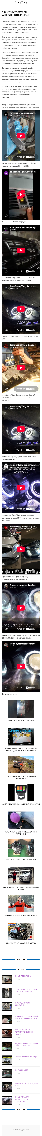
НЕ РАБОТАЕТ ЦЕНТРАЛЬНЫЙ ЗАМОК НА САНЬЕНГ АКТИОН (26, 1017)
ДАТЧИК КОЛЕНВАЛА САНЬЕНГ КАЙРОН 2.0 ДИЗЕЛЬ (26, 1044)
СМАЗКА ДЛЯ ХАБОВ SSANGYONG (22, 1004)
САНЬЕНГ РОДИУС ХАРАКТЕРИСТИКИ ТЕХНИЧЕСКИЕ (22, 1099)
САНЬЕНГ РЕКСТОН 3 (23, 976)
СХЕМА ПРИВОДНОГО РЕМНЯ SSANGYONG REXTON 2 (26, 990)
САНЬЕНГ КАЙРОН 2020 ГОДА (26, 1056)
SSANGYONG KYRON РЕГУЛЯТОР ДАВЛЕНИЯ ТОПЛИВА (24, 1032)
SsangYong (21, 2)
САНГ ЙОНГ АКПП (21, 1070)
